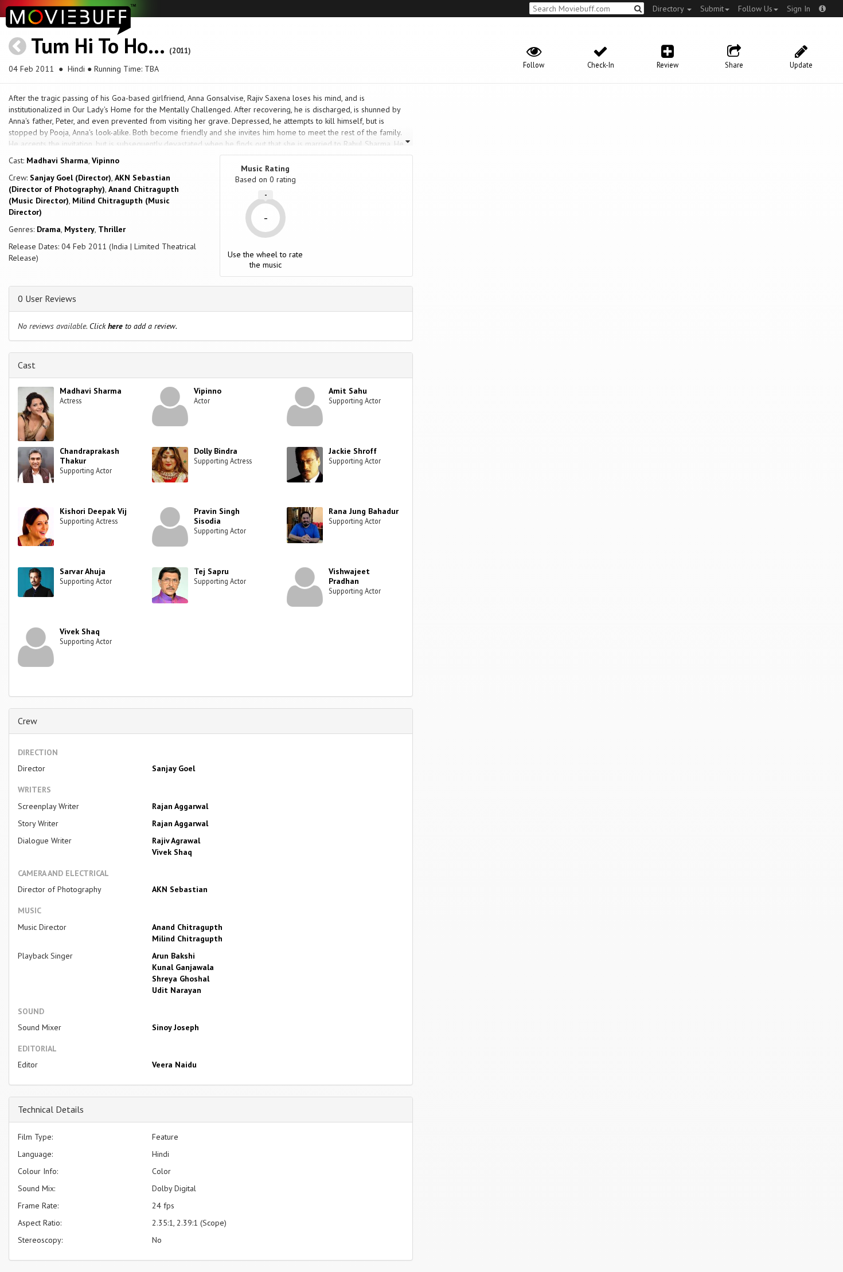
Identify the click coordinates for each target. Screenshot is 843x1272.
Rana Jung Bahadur (364, 511)
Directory (669, 8)
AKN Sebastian (180, 889)
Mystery (79, 229)
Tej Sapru (211, 571)
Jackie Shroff (353, 451)
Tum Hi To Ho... (97, 45)
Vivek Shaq (80, 631)
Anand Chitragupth (187, 927)
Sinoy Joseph (175, 1027)
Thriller (112, 229)
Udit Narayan (176, 990)
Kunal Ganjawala (183, 967)
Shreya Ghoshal (180, 978)
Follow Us (755, 8)
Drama (49, 229)
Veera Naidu (174, 1064)
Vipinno (105, 160)
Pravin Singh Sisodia (217, 516)
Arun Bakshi (173, 956)
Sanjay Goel (173, 768)
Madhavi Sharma (57, 160)
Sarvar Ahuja (83, 571)
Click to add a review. (133, 326)
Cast (27, 365)
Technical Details (51, 1109)
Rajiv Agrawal (176, 840)
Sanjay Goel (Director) (70, 177)
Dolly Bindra (215, 451)
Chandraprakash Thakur (89, 456)
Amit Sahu (348, 391)
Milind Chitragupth (187, 938)
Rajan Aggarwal (180, 806)
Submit (712, 8)
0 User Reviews (47, 298)
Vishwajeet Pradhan (349, 576)
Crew (27, 721)
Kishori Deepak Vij (93, 511)
